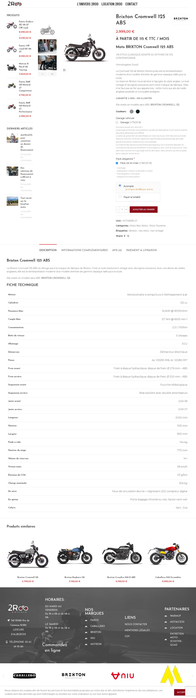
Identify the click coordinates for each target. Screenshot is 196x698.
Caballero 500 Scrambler (168, 577)
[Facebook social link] (124, 236)
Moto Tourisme (157, 225)
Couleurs (121, 111)
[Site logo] (15, 3)
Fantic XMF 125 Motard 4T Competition (25, 86)
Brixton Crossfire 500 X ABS (121, 577)
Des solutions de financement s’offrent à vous (27, 174)
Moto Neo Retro (139, 225)
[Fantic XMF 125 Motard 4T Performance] (12, 109)
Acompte (129, 186)
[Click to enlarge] (64, 70)
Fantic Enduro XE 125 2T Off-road (26, 25)
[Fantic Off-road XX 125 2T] (12, 51)
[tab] (48, 249)
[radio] (132, 111)
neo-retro (144, 230)
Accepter (182, 692)
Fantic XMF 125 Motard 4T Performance (25, 107)
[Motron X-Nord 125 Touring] (12, 69)
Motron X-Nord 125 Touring (24, 67)
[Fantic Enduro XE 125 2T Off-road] (12, 30)
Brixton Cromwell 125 (27, 577)
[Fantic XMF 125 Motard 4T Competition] (12, 88)
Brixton (133, 230)
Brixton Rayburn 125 (75, 577)
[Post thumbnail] (12, 148)
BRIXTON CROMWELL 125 (165, 104)
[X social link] (128, 236)
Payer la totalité (132, 197)
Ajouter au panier (144, 209)
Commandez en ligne (55, 645)
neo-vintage (156, 230)
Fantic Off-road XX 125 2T (25, 49)
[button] (3, 676)
